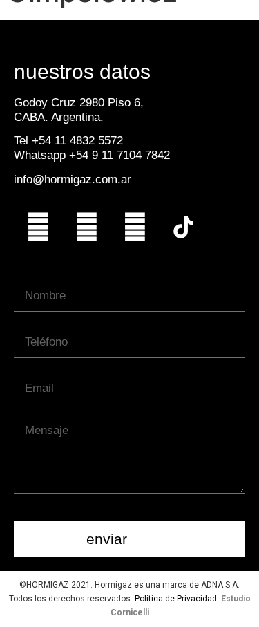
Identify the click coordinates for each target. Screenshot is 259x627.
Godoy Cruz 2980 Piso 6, (79, 102)
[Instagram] (86, 227)
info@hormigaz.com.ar (72, 179)
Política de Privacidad (176, 598)
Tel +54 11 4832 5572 (68, 140)
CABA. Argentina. (59, 117)
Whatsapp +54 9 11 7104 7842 (92, 155)
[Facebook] (135, 227)
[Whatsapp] (38, 227)
